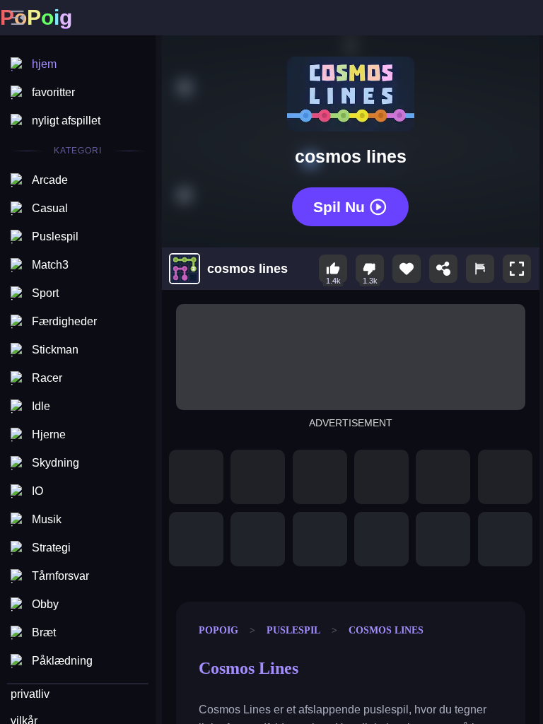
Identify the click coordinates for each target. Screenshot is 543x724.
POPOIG (218, 630)
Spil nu (339, 206)
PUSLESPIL (293, 630)
